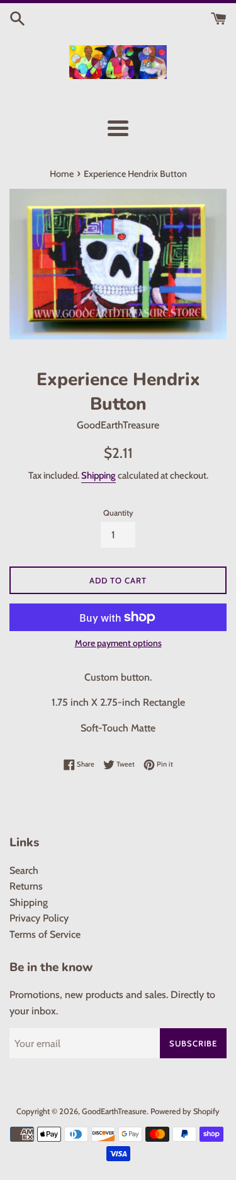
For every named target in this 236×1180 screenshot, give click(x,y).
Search (23, 870)
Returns (26, 886)
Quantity (118, 513)
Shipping (98, 475)
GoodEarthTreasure (114, 1111)
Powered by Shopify (185, 1111)
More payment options (118, 643)
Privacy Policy (39, 918)
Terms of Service (45, 934)
